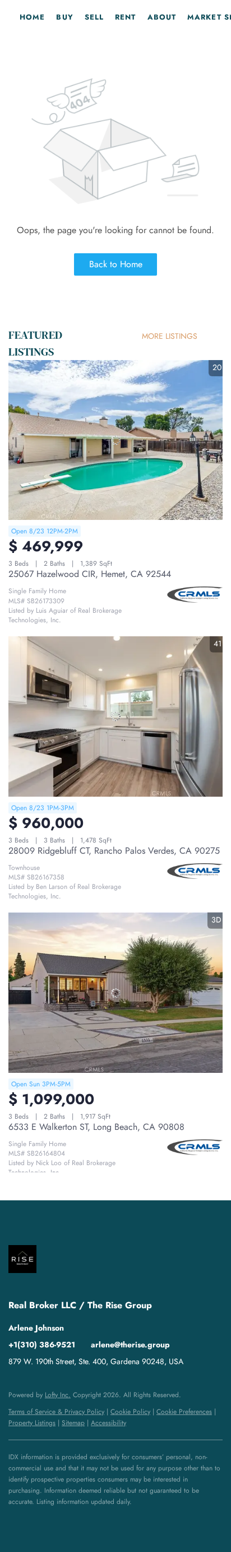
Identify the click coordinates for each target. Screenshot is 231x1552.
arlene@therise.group (130, 1344)
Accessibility (108, 1423)
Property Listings (32, 1423)
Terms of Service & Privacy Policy (56, 1412)
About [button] (162, 17)
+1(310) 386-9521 (41, 1344)
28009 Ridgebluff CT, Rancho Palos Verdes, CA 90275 (114, 850)
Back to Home (115, 264)
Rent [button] (125, 17)
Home (32, 17)
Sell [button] (94, 17)
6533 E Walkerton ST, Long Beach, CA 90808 (96, 1126)
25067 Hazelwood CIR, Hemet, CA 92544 (89, 573)
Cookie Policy (130, 1412)
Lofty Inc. (58, 1395)
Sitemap (73, 1423)
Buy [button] (64, 17)
